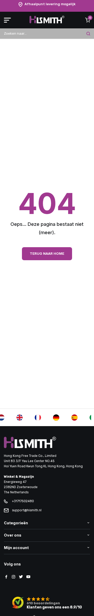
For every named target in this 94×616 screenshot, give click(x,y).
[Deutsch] (56, 417)
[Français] (38, 417)
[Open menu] (7, 20)
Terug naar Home (47, 253)
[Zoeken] (88, 33)
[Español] (74, 417)
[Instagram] (13, 577)
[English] (19, 417)
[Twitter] (21, 577)
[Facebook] (6, 577)
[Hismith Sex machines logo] (47, 22)
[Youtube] (28, 577)
